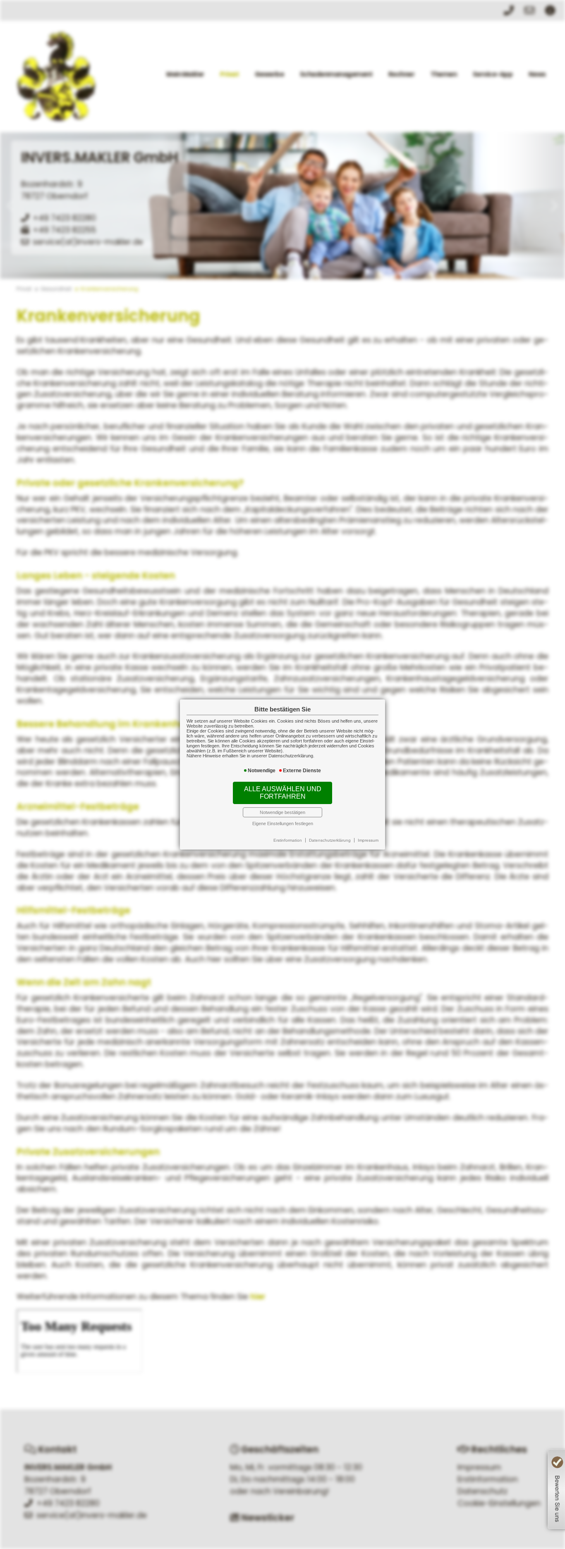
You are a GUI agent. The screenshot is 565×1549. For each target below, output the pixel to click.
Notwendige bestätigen (282, 812)
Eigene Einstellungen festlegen (282, 823)
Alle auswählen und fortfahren (282, 792)
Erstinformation (287, 840)
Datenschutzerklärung (330, 840)
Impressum (368, 840)
